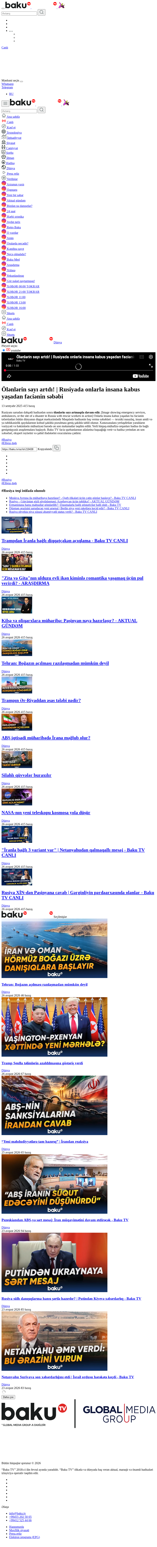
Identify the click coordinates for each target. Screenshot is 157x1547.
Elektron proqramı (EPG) (24, 1537)
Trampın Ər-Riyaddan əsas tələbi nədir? (41, 700)
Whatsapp (8, 84)
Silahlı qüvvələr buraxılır (27, 775)
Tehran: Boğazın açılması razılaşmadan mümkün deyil (55, 663)
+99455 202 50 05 (20, 1516)
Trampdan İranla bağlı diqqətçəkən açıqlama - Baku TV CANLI (65, 540)
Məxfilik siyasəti (19, 1530)
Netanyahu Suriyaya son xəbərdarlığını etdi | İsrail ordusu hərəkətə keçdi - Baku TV (68, 1377)
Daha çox (8, 1397)
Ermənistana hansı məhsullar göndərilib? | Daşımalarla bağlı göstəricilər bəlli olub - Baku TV (65, 504)
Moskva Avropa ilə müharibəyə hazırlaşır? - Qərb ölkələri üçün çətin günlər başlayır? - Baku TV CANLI (72, 498)
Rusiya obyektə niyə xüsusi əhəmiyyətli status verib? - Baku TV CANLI (53, 511)
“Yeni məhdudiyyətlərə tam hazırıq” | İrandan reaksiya (45, 1141)
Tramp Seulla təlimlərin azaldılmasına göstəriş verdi (42, 1063)
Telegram (7, 87)
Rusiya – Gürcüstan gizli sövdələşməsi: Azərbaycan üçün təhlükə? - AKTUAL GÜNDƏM (64, 501)
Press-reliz (15, 1533)
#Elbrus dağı (9, 443)
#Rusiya (6, 439)
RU (11, 94)
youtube (15, 350)
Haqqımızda (16, 1526)
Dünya (58, 342)
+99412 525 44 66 (20, 1520)
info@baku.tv (17, 1513)
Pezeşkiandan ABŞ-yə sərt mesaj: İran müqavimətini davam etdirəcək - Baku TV (65, 1220)
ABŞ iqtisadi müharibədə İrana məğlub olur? (46, 737)
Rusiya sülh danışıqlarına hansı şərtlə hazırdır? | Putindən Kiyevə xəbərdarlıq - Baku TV (71, 1299)
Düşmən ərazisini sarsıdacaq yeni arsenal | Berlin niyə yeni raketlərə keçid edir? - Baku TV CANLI (69, 508)
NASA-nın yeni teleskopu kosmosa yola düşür (46, 812)
